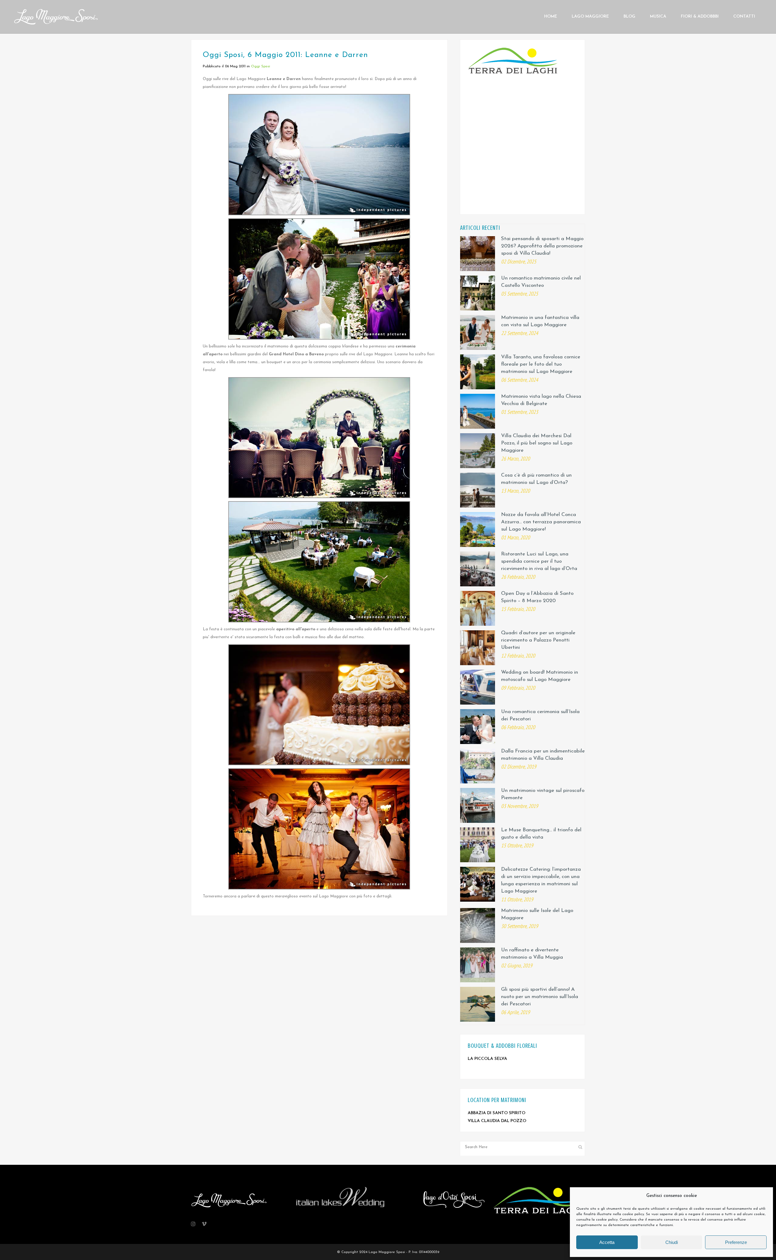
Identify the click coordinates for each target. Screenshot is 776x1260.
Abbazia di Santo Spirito (496, 1113)
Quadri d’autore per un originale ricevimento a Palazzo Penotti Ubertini (538, 640)
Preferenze (736, 1242)
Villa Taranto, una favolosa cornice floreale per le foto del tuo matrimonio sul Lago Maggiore (540, 364)
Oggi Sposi (260, 66)
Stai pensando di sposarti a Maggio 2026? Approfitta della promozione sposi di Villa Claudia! (542, 246)
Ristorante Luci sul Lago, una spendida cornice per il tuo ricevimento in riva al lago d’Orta (539, 561)
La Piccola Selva (487, 1059)
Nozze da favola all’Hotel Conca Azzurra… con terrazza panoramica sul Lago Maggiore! (541, 522)
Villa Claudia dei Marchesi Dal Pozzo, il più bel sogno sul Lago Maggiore (536, 443)
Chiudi (671, 1242)
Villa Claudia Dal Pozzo (497, 1121)
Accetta (606, 1242)
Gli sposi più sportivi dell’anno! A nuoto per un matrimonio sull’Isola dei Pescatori (539, 997)
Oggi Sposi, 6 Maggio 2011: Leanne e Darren (285, 55)
